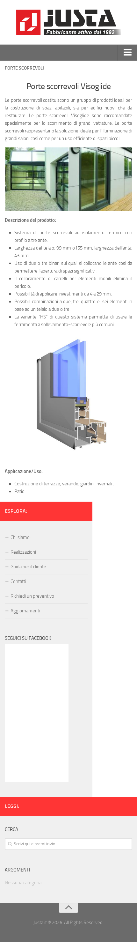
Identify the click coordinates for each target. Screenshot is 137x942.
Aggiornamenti (25, 611)
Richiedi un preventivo (32, 596)
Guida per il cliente (28, 567)
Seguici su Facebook (28, 638)
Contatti (18, 581)
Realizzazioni (23, 552)
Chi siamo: (21, 537)
